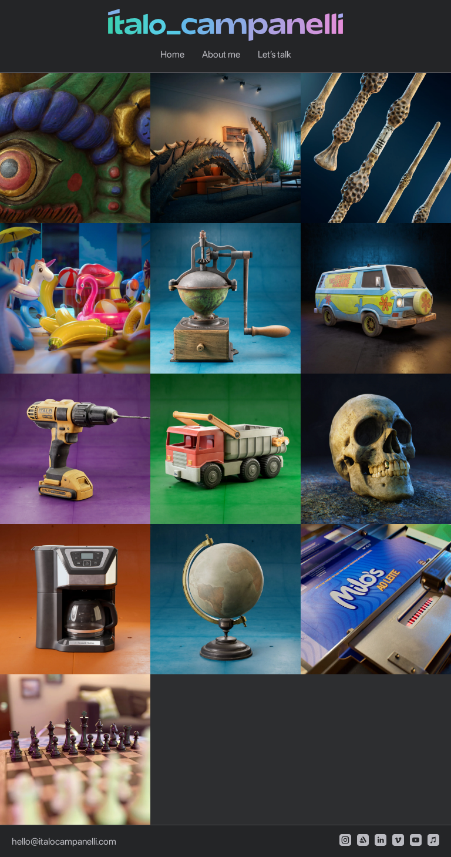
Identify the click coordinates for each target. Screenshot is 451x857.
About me (221, 54)
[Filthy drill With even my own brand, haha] (75, 449)
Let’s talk (274, 54)
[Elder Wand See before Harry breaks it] (376, 148)
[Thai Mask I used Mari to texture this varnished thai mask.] (75, 148)
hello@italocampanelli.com (64, 841)
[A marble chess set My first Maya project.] (75, 749)
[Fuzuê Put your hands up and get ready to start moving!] (75, 298)
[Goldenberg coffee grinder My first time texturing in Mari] (225, 298)
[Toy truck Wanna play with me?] (225, 449)
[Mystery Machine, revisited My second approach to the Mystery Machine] (376, 298)
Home (172, 54)
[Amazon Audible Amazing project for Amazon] (225, 148)
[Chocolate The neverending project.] (376, 599)
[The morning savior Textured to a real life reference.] (75, 599)
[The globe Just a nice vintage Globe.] (225, 599)
